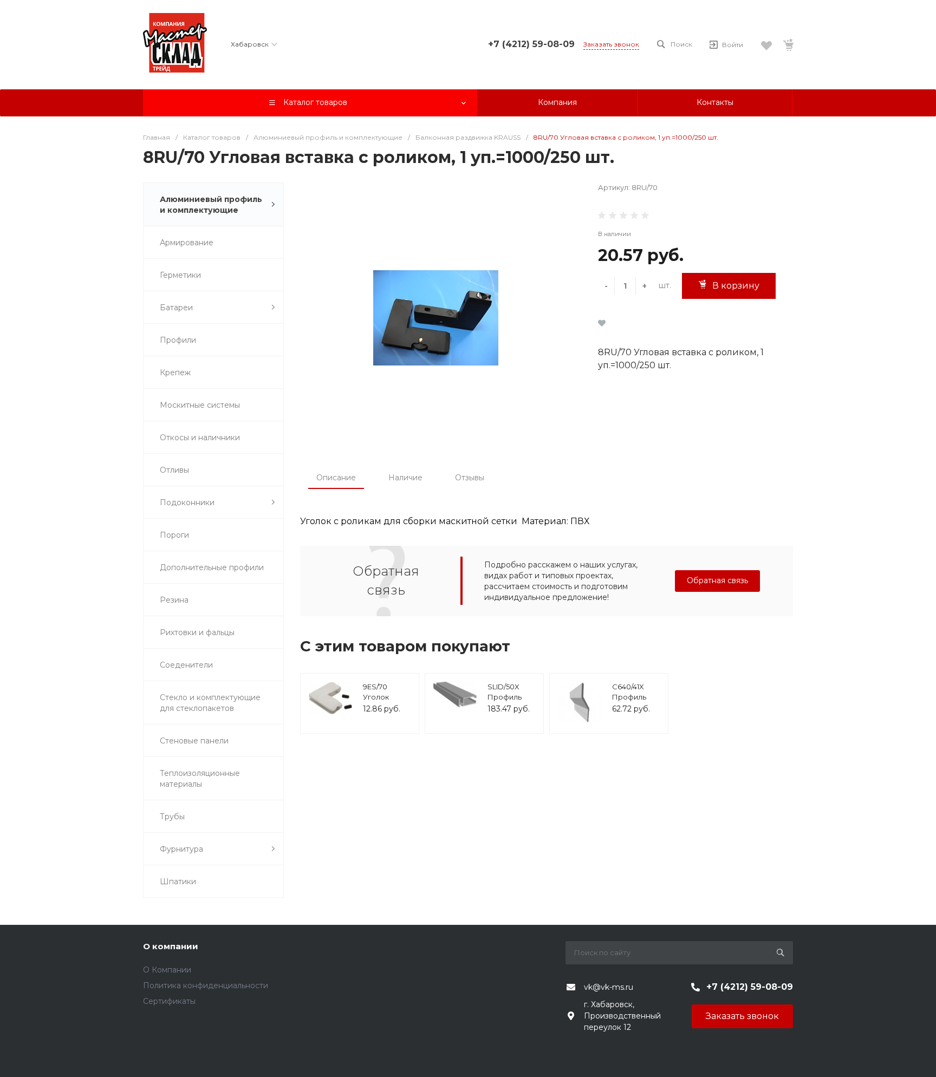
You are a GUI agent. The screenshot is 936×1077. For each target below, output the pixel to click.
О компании (170, 946)
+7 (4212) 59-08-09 (531, 44)
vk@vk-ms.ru (608, 987)
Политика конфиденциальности (205, 985)
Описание (336, 477)
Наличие (405, 477)
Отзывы (469, 477)
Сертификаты (169, 1001)
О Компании (167, 970)
